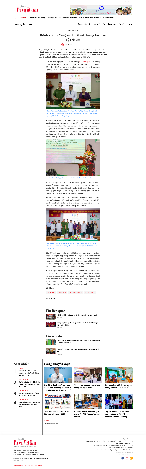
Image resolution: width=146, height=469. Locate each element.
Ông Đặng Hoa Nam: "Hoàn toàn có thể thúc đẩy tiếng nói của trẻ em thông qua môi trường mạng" (57, 387)
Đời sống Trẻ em (34, 18)
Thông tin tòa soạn (18, 465)
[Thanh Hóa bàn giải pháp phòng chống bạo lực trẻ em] (88, 375)
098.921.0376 (129, 454)
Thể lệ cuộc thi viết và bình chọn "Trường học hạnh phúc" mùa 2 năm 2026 (30, 384)
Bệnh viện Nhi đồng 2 (75, 292)
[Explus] (73, 303)
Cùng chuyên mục (57, 364)
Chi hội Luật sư (85, 62)
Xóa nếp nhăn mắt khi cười (51, 423)
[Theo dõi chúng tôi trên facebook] (125, 2)
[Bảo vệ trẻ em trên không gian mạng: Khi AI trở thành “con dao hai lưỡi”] (88, 401)
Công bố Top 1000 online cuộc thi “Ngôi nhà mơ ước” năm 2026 (29, 404)
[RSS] (128, 2)
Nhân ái (81, 18)
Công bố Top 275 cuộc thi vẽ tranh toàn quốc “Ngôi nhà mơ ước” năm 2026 (29, 373)
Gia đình (58, 18)
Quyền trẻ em (126, 24)
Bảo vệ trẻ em (22, 18)
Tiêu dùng (73, 18)
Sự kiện (43, 18)
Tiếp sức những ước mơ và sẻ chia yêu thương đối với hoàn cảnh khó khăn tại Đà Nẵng (117, 414)
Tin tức (21, 368)
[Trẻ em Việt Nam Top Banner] (88, 10)
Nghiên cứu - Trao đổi (105, 24)
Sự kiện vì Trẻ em (108, 18)
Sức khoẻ (65, 18)
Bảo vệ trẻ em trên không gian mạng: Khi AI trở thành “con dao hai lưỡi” (87, 414)
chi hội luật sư (62, 292)
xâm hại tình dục (90, 292)
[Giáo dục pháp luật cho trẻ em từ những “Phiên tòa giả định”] (119, 375)
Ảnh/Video (97, 18)
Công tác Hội (84, 24)
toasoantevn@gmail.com (126, 452)
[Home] (15, 18)
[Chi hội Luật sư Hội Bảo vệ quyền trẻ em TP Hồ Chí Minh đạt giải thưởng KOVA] (51, 325)
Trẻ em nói (89, 18)
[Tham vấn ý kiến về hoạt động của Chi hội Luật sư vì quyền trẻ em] (51, 351)
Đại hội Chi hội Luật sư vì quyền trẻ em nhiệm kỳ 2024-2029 (77, 315)
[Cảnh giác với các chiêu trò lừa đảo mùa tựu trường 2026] (58, 401)
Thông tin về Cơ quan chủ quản (33, 465)
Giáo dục (50, 18)
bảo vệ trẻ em (51, 292)
